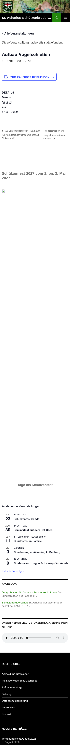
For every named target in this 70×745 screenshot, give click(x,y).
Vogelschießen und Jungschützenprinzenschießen (54, 134)
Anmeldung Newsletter (15, 673)
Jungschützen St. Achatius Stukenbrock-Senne (29, 592)
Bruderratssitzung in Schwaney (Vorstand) (41, 563)
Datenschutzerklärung (15, 700)
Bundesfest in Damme (28, 541)
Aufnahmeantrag (12, 687)
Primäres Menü (65, 17)
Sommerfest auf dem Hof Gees (33, 530)
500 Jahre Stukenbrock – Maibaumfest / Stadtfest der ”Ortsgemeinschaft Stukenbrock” (21, 134)
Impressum (8, 707)
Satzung (7, 694)
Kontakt (6, 714)
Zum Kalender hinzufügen (29, 77)
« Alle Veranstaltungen (18, 33)
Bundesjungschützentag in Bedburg (37, 552)
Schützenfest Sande (26, 519)
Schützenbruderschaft (15, 602)
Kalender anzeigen (13, 571)
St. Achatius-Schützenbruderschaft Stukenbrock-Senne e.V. (27, 18)
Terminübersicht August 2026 (19, 738)
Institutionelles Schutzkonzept (19, 680)
